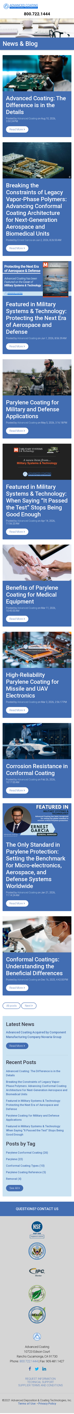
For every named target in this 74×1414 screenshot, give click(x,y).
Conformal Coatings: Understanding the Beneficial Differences (34, 966)
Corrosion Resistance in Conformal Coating (37, 769)
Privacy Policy (47, 1403)
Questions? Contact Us (37, 1209)
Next (28, 1005)
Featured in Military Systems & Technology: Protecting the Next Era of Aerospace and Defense (36, 318)
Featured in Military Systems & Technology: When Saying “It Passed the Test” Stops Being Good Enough (37, 500)
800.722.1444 (37, 14)
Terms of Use (26, 1403)
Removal (13, 1178)
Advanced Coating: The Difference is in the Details (36, 105)
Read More (16, 129)
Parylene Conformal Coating (27, 1152)
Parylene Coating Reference (26, 1172)
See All (13, 1188)
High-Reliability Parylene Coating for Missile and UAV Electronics (32, 685)
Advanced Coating (27, 118)
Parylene (14, 1159)
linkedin (44, 1369)
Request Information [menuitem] (40, 1378)
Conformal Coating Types (25, 1165)
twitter (37, 1369)
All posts (11, 1005)
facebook (30, 1369)
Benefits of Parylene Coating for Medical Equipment (32, 594)
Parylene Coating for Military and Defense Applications (32, 409)
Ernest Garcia (24, 240)
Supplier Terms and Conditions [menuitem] (40, 1385)
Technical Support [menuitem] (40, 1382)
